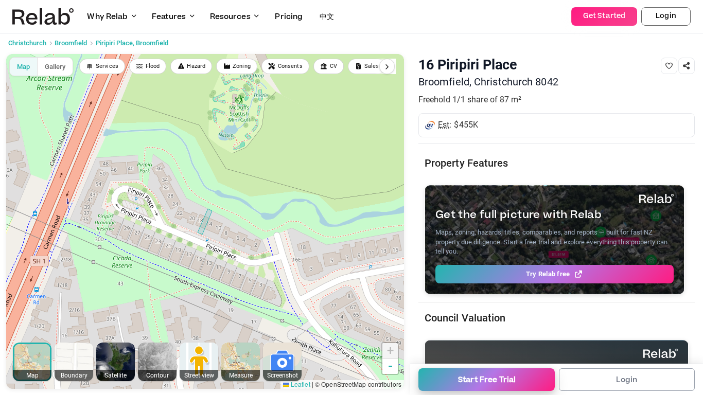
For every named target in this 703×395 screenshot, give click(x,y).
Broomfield (71, 43)
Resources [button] (230, 16)
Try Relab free (548, 274)
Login (666, 16)
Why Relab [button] (107, 16)
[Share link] (686, 66)
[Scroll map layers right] (387, 66)
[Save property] (669, 66)
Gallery (55, 66)
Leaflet (299, 384)
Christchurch (27, 43)
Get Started (604, 16)
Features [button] (169, 16)
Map (23, 66)
